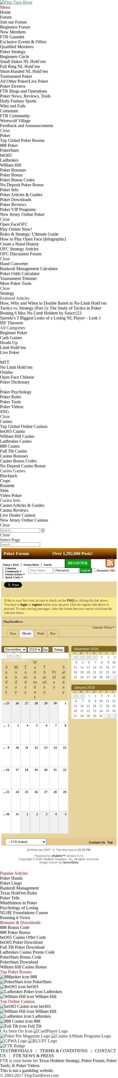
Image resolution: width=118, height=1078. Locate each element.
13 (45, 747)
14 (55, 747)
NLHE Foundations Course (24, 912)
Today (58, 649)
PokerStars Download (19, 962)
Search (48, 564)
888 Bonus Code (14, 927)
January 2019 (84, 688)
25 (7, 703)
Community (12, 571)
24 (17, 792)
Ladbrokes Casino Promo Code (27, 952)
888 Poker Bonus (15, 932)
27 (26, 703)
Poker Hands (11, 878)
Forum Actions (14, 574)
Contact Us (97, 842)
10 (17, 747)
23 (7, 792)
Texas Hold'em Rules (18, 893)
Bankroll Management (19, 888)
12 (36, 747)
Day (53, 633)
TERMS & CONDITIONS (64, 1050)
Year (13, 633)
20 (45, 769)
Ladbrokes (52, 991)
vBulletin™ (58, 855)
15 (64, 747)
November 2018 (86, 649)
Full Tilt (34, 1026)
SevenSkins (71, 862)
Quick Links (13, 577)
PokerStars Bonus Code (20, 957)
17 (17, 769)
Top (110, 842)
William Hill (45, 996)
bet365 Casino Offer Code (23, 937)
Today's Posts (11, 564)
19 (36, 769)
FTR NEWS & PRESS (33, 1055)
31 (17, 814)
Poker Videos (28, 1065)
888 (33, 976)
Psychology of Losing (19, 907)
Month (26, 633)
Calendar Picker (102, 627)
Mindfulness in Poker (18, 902)
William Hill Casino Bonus (23, 967)
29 (45, 703)
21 (55, 769)
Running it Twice (15, 917)
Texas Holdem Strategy (59, 1060)
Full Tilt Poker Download (22, 947)
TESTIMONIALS (16, 1050)
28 (36, 703)
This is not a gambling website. (27, 1070)
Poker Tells (9, 898)
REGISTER (78, 563)
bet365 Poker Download (21, 942)
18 (26, 769)
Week (40, 633)
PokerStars (41, 981)
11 (26, 747)
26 (17, 703)
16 (7, 769)
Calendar (10, 568)
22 (64, 769)
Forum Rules (31, 564)
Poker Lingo (11, 883)
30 (55, 703)
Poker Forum (93, 1060)
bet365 (32, 986)
